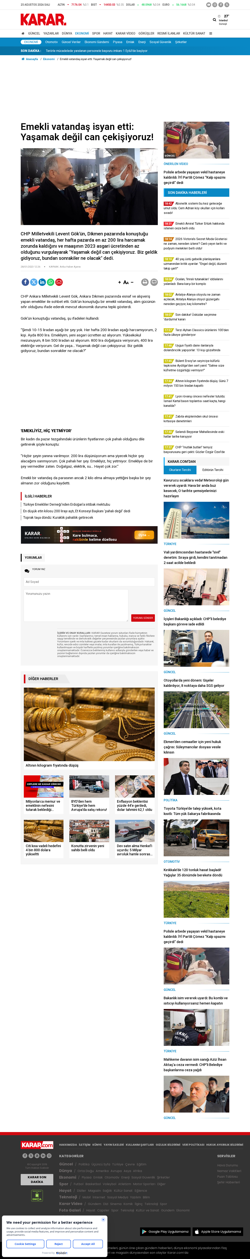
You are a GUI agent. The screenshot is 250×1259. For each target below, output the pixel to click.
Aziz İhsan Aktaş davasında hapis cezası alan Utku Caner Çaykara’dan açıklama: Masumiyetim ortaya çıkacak (119, 51)
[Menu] (210, 33)
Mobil (86, 1197)
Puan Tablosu (227, 1176)
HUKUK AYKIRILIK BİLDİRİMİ (224, 1145)
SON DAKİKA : (31, 51)
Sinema (115, 1204)
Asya (127, 1171)
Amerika (102, 1171)
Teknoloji (68, 1197)
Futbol (78, 1184)
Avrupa (116, 1171)
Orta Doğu (86, 1171)
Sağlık (107, 1190)
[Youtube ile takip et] (208, 4)
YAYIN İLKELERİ (114, 1145)
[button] (119, 282)
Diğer (161, 1184)
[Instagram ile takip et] (49, 1155)
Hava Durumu (227, 1165)
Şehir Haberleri (228, 1182)
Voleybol (109, 1184)
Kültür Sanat (194, 33)
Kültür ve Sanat (147, 1210)
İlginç (139, 1204)
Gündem (94, 1204)
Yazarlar (51, 33)
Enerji (142, 42)
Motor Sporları (144, 1184)
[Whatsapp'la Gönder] (50, 282)
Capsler (103, 1210)
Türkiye (117, 1164)
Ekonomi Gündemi (97, 42)
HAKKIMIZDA (68, 1145)
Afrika (137, 1171)
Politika (84, 1164)
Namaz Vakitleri (229, 1171)
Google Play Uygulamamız (169, 1231)
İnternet (99, 1197)
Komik (128, 1204)
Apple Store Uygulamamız (221, 1231)
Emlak (130, 42)
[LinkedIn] (42, 282)
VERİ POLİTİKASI (193, 1145)
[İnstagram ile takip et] (214, 4)
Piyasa (117, 42)
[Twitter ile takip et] (226, 4)
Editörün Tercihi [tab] (212, 470)
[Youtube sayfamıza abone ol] (37, 1155)
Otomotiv (51, 42)
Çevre (130, 1164)
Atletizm (124, 1184)
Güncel (34, 33)
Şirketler (181, 42)
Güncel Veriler (71, 42)
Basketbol (93, 1184)
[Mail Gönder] (59, 282)
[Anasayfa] (24, 33)
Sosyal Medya (117, 1197)
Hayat (108, 33)
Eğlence (141, 1190)
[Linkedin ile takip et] (43, 1155)
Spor (96, 33)
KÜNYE (97, 1145)
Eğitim (141, 1164)
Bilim (146, 1197)
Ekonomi (82, 33)
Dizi (105, 1204)
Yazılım (135, 1197)
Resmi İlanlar (168, 33)
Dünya (67, 33)
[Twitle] (34, 282)
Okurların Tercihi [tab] (180, 470)
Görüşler (146, 33)
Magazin (94, 1190)
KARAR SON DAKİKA (37, 1179)
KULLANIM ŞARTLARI (140, 1145)
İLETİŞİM (84, 1145)
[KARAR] (43, 19)
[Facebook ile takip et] (220, 4)
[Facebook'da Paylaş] (25, 282)
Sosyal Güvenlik (160, 42)
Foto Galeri (70, 1210)
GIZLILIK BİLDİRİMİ (168, 1145)
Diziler (81, 1190)
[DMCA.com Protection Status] (37, 1195)
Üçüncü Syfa (100, 1164)
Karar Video (125, 33)
